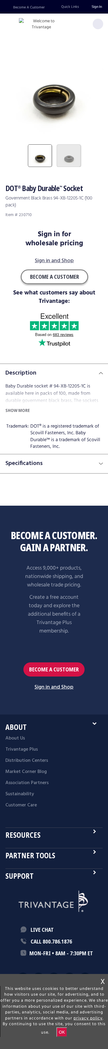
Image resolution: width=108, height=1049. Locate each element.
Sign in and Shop (54, 261)
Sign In (97, 6)
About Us (15, 738)
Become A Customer (29, 7)
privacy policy (88, 1018)
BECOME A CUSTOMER (54, 669)
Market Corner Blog (26, 772)
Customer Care (21, 805)
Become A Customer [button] (54, 276)
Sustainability (19, 794)
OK (62, 1032)
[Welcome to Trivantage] (41, 24)
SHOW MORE (17, 410)
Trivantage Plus (21, 749)
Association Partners (27, 783)
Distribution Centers (26, 761)
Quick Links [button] (70, 6)
